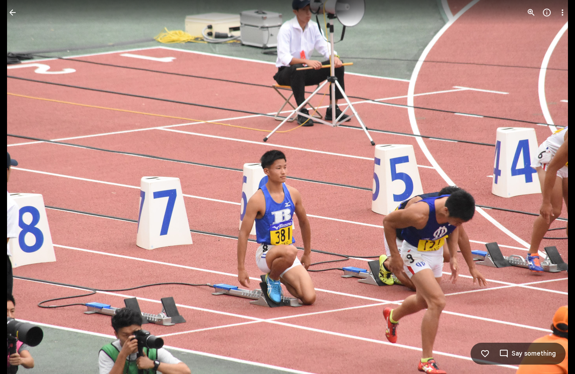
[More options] (562, 12)
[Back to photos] (12, 12)
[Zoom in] (531, 12)
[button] (553, 187)
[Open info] (547, 12)
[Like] (485, 353)
